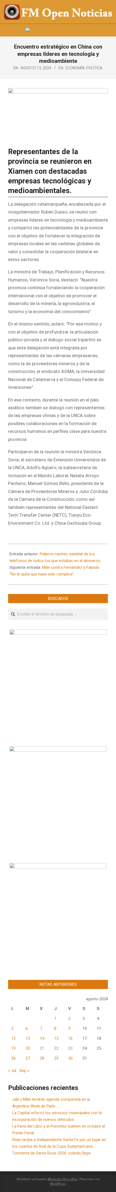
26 (13, 1058)
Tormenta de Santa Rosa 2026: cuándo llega (51, 1153)
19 (13, 1048)
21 (42, 1048)
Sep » (24, 1070)
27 (28, 1058)
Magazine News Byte (62, 1178)
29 (56, 1058)
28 (42, 1058)
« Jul (12, 1070)
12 (13, 1038)
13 (28, 1038)
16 (70, 1038)
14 (42, 1038)
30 (70, 1058)
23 (70, 1048)
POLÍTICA (94, 68)
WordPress (58, 1183)
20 (28, 1048)
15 (56, 1038)
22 (56, 1048)
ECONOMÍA (75, 68)
